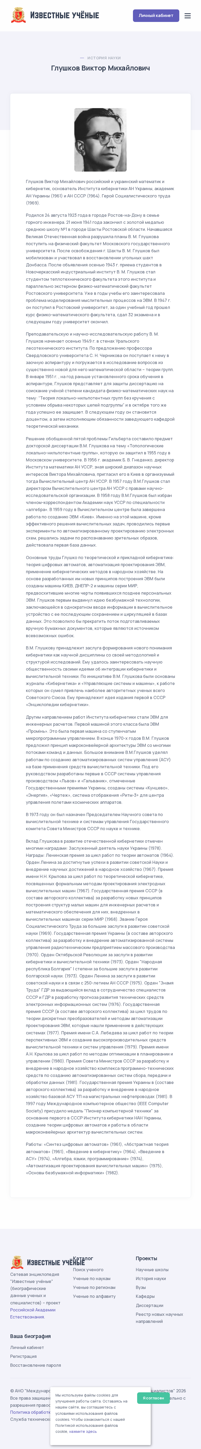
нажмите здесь (83, 1431)
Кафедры (145, 1296)
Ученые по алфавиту (94, 1296)
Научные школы (152, 1269)
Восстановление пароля (35, 1365)
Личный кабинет (156, 15)
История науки (104, 57)
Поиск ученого (88, 1269)
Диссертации (149, 1305)
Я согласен (153, 1397)
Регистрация (23, 1356)
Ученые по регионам (94, 1287)
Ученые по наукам (91, 1278)
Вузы (141, 1287)
